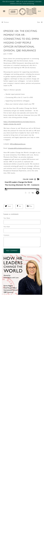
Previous (6, 22)
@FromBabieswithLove (17, 144)
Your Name (7, 218)
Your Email (7, 226)
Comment (6, 235)
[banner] (23, 11)
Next (39, 22)
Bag (39, 11)
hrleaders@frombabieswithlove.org (20, 148)
